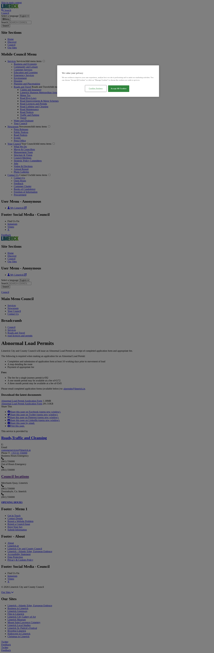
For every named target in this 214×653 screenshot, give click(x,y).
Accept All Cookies (118, 88)
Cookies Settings (96, 88)
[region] (108, 81)
